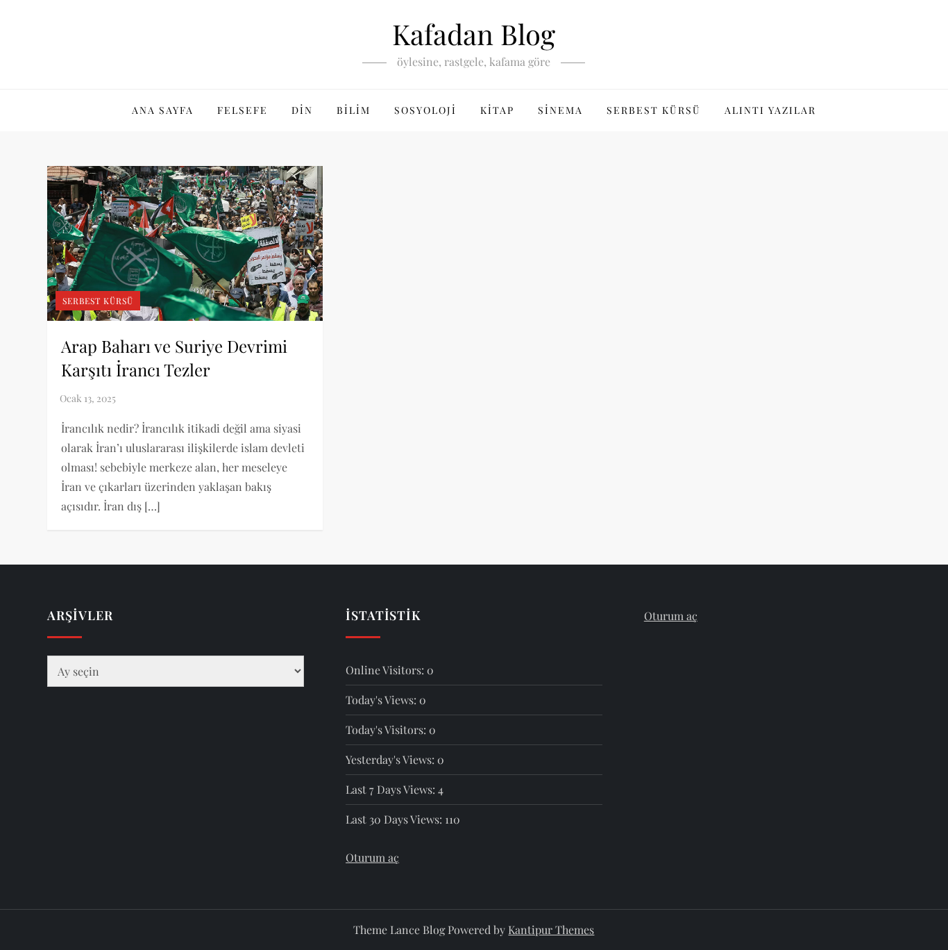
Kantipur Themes (551, 929)
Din (302, 110)
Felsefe (242, 110)
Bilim (354, 110)
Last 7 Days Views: (392, 789)
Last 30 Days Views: (395, 819)
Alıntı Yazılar (770, 110)
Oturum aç (372, 857)
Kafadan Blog (473, 33)
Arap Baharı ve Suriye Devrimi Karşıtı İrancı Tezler (174, 358)
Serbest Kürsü (654, 110)
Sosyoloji (425, 110)
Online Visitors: (386, 669)
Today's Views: (382, 699)
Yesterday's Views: (391, 759)
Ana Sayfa (163, 110)
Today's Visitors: (387, 729)
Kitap (497, 110)
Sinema (560, 110)
